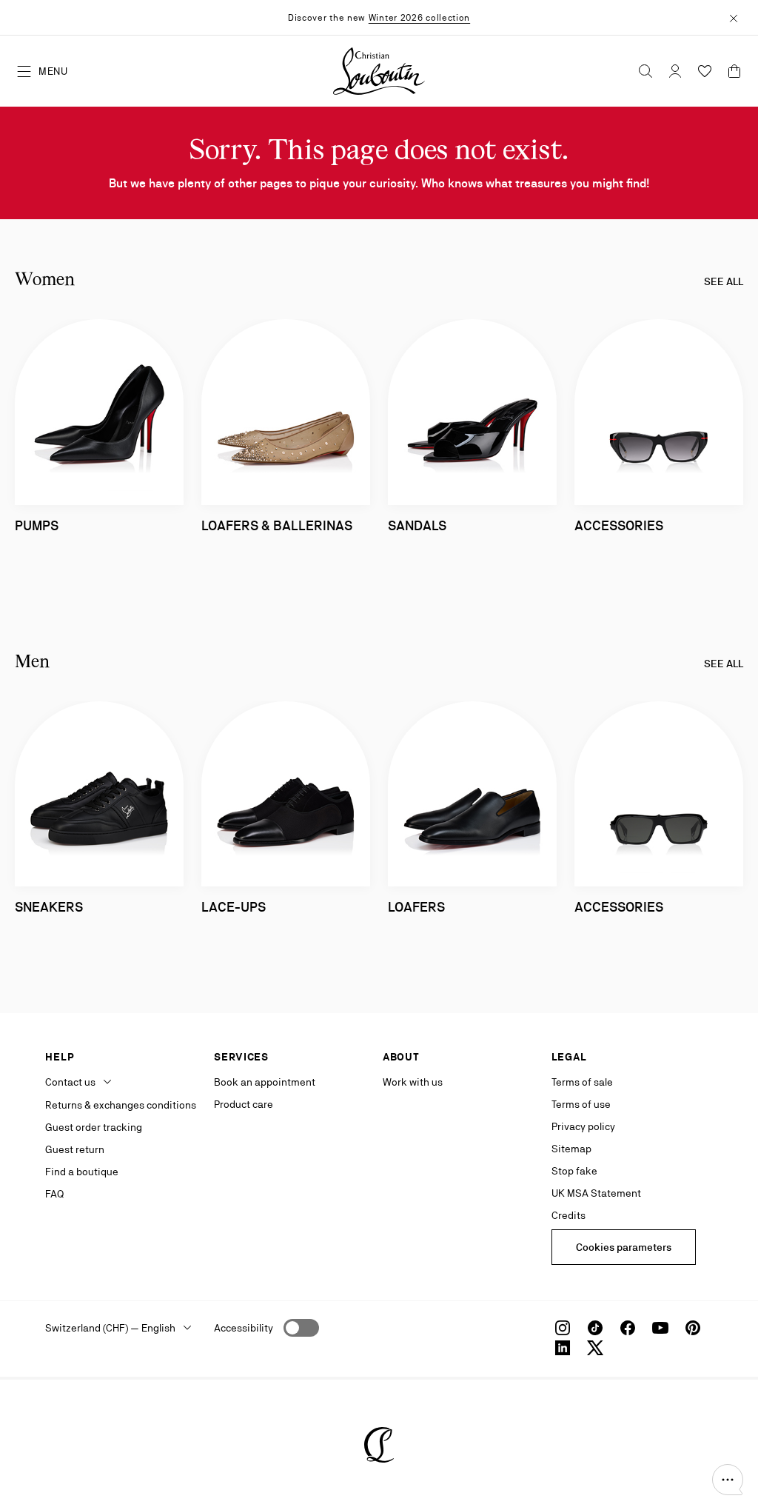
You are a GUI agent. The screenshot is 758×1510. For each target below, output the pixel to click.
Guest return (74, 1149)
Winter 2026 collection (419, 18)
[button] (727, 1479)
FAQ (54, 1194)
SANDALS (417, 525)
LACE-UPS (233, 907)
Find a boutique (81, 1171)
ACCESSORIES (618, 525)
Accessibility (243, 1328)
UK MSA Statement (596, 1193)
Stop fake (574, 1171)
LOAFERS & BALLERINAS (276, 525)
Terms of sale (582, 1082)
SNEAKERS (49, 907)
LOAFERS (416, 907)
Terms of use (581, 1104)
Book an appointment (264, 1082)
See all (723, 281)
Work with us (413, 1082)
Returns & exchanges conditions (120, 1105)
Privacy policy (583, 1126)
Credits (568, 1215)
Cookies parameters (623, 1247)
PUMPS (36, 525)
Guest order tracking (93, 1127)
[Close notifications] (733, 17)
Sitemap (571, 1149)
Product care (243, 1104)
